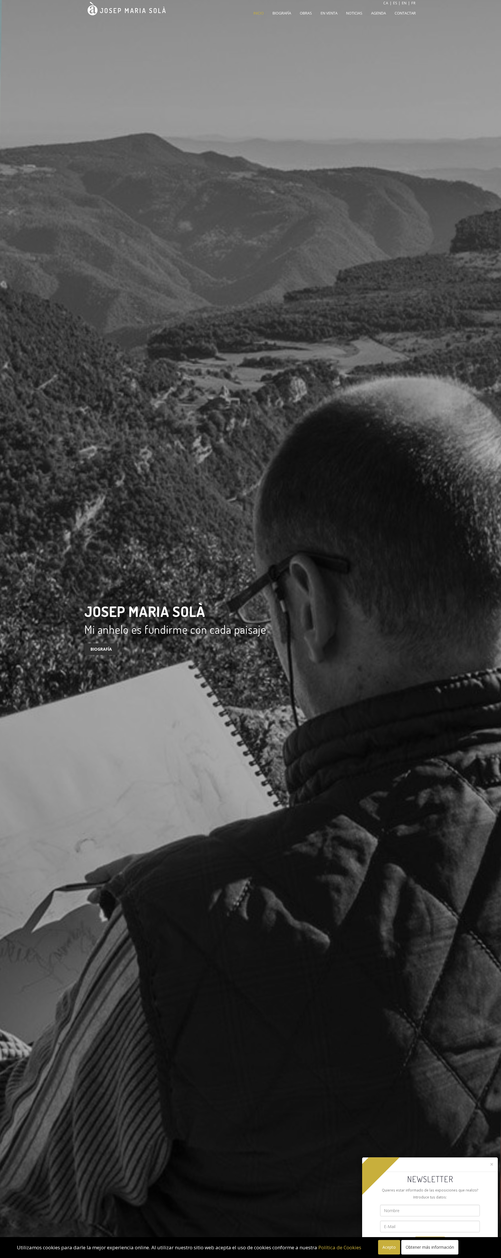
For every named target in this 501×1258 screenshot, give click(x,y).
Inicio (258, 13)
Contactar (405, 13)
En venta (329, 13)
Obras (306, 13)
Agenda (378, 13)
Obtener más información (430, 1247)
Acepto (389, 1247)
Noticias (354, 13)
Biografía (282, 13)
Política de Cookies (339, 1247)
